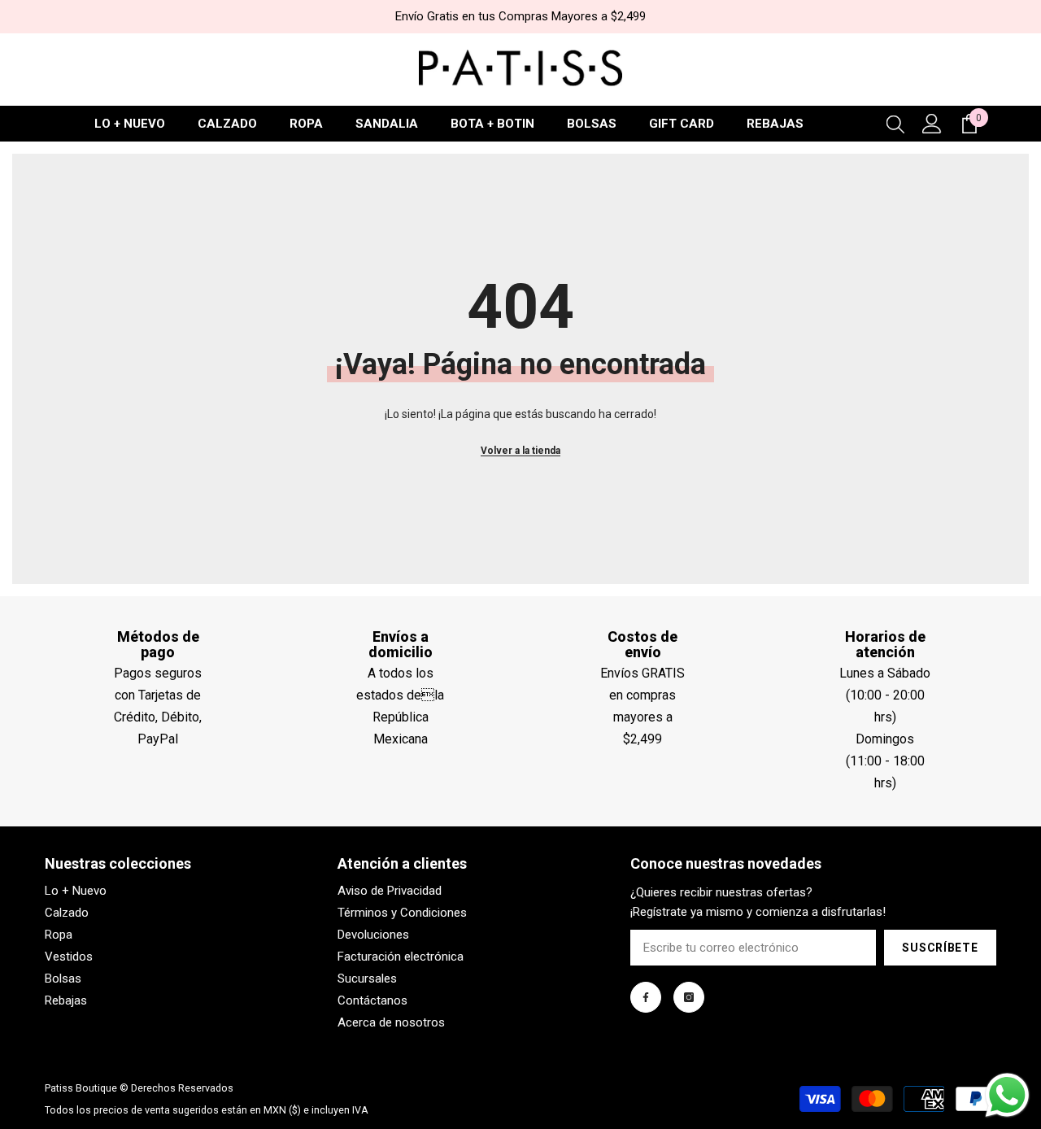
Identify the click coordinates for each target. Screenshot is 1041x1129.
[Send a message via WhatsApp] (1007, 1095)
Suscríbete (940, 947)
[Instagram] (688, 997)
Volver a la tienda (520, 450)
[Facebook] (645, 997)
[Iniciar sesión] (932, 123)
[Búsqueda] (895, 123)
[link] (157, 645)
